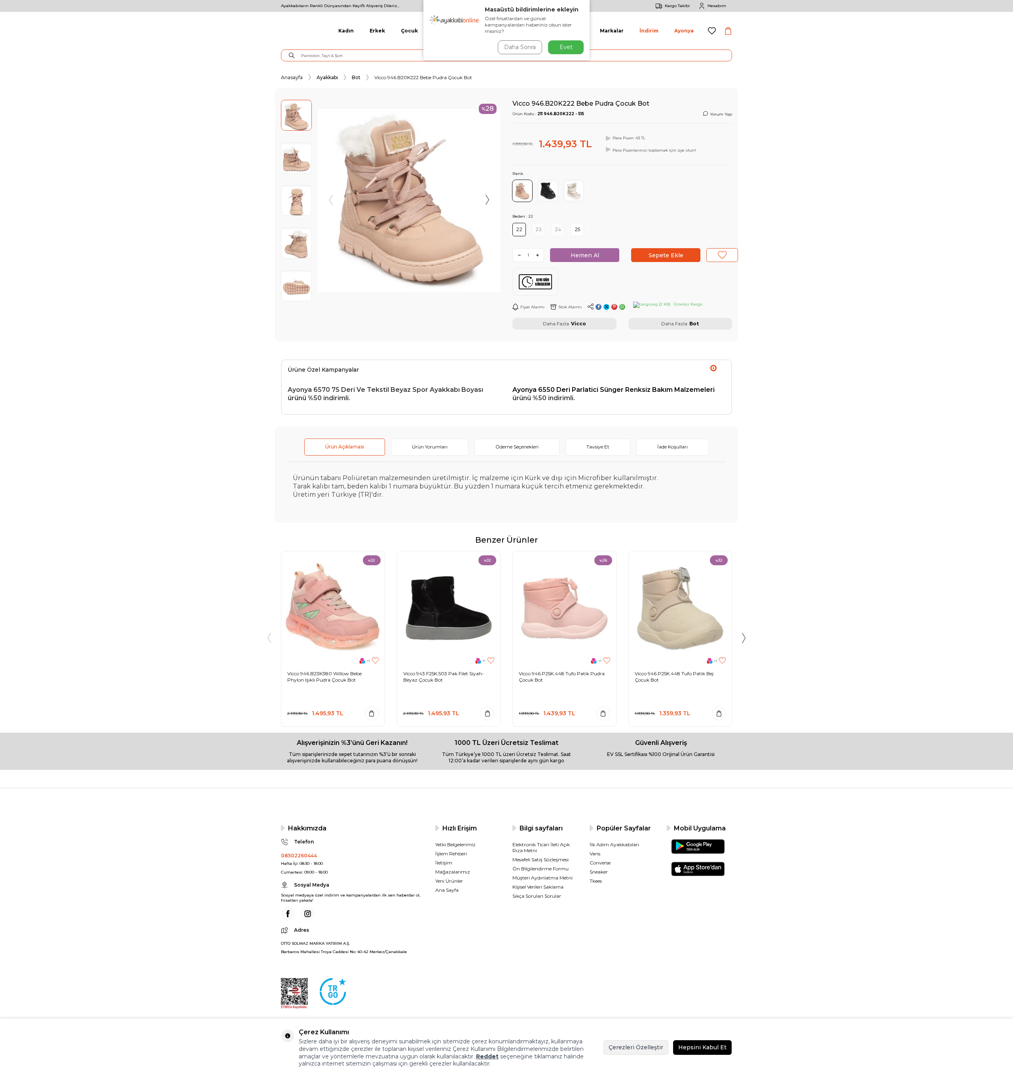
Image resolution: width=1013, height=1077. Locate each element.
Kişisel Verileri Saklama (537, 887)
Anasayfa (292, 77)
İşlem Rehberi (451, 854)
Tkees (596, 881)
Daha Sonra (520, 47)
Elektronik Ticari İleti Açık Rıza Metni (541, 847)
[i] (308, 914)
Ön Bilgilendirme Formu (540, 869)
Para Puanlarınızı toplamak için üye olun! (654, 150)
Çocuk (409, 31)
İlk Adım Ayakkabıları (614, 844)
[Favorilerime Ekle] (375, 661)
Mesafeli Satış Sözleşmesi (540, 859)
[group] (409, 200)
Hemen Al (585, 255)
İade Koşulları (672, 447)
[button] (331, 200)
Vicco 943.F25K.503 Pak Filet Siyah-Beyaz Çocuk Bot (443, 677)
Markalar (612, 31)
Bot (356, 77)
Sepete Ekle (666, 255)
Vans (595, 854)
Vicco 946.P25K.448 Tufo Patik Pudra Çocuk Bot (562, 677)
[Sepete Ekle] (372, 713)
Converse (600, 863)
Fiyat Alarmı (532, 307)
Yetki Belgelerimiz (455, 844)
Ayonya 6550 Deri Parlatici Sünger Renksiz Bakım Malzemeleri (613, 389)
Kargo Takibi (677, 5)
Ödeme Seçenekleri (517, 447)
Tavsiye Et (597, 447)
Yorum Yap (721, 114)
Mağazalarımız (452, 872)
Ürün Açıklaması (344, 447)
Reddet (487, 1056)
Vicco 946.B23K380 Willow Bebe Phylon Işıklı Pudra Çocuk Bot (324, 677)
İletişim (443, 863)
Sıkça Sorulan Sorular (536, 896)
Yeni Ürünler (449, 881)
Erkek (377, 31)
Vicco (578, 324)
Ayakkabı (327, 77)
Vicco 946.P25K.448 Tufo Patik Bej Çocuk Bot (674, 677)
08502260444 (299, 856)
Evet (566, 47)
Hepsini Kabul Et (702, 1047)
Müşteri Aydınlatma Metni (542, 878)
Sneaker (599, 872)
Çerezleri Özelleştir (636, 1047)
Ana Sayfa (447, 890)
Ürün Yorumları (430, 447)
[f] (288, 914)
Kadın (346, 31)
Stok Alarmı (570, 307)
